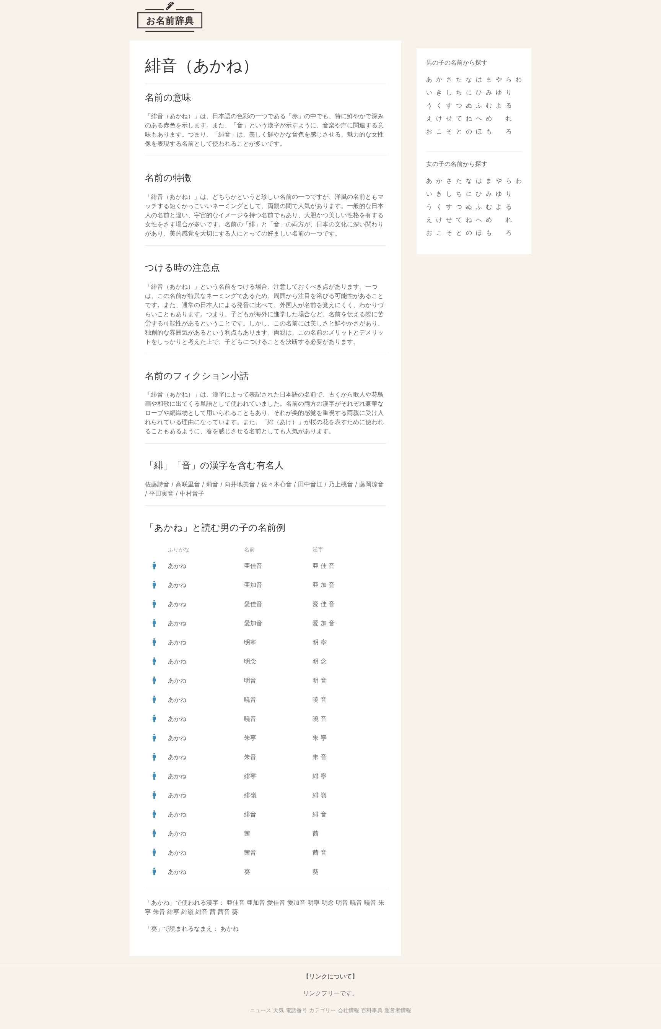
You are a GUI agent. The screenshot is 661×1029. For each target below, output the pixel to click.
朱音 (250, 757)
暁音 (250, 699)
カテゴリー (322, 1010)
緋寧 (250, 776)
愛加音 (253, 623)
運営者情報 (397, 1010)
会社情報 (348, 1010)
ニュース (260, 1010)
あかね (177, 565)
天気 (278, 1010)
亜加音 (253, 584)
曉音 (250, 718)
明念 (250, 661)
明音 (250, 680)
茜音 (250, 852)
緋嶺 (250, 795)
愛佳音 (253, 604)
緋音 (250, 814)
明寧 (250, 642)
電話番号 (296, 1010)
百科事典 (372, 1010)
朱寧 (250, 737)
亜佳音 (253, 565)
